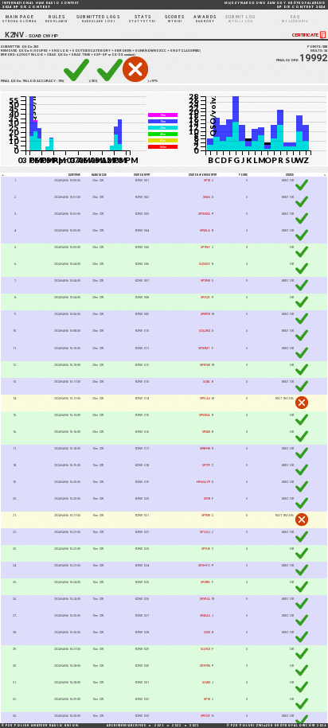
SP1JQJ (205, 532)
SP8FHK (205, 448)
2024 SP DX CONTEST (40, 5)
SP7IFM (205, 280)
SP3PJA (205, 599)
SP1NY (205, 247)
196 (24, 81)
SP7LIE (205, 549)
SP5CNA (204, 415)
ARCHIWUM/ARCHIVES (126, 725)
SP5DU (206, 432)
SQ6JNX (204, 331)
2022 (177, 725)
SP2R (207, 498)
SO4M (206, 682)
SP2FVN (205, 666)
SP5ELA (205, 230)
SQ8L (206, 381)
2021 (159, 725)
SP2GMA (204, 214)
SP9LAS (205, 398)
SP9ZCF (205, 716)
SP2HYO (204, 565)
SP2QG (205, 297)
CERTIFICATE (305, 35)
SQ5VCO (204, 264)
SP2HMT (204, 348)
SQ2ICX (205, 649)
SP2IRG (205, 582)
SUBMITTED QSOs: (19, 47)
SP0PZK (205, 314)
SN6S (206, 197)
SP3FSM (205, 365)
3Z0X (207, 632)
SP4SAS (205, 615)
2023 (194, 725)
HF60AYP (203, 482)
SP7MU (205, 515)
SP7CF (206, 465)
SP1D (207, 180)
